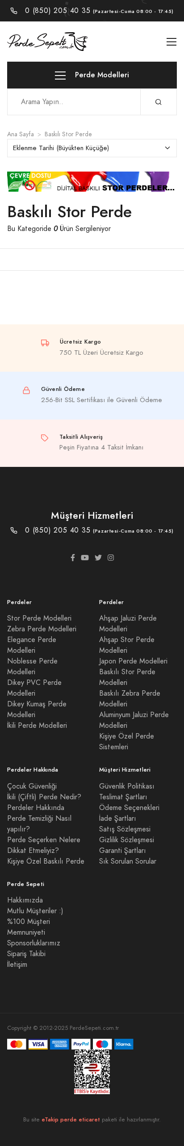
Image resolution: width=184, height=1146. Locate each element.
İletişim (17, 965)
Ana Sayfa (20, 134)
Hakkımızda (25, 900)
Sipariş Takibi (26, 954)
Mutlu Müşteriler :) (35, 911)
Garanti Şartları (122, 851)
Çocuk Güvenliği (32, 786)
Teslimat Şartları (123, 797)
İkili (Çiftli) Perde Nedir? (44, 797)
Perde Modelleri (101, 75)
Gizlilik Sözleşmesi (126, 840)
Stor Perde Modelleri (39, 618)
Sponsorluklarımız (33, 943)
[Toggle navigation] (171, 41)
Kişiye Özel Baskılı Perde (45, 861)
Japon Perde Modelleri (133, 661)
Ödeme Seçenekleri (129, 808)
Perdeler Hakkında (35, 808)
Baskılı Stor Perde (68, 134)
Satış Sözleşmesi (125, 829)
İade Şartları (117, 818)
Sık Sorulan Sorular (127, 861)
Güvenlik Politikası (127, 786)
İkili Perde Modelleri (37, 725)
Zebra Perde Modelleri (41, 629)
